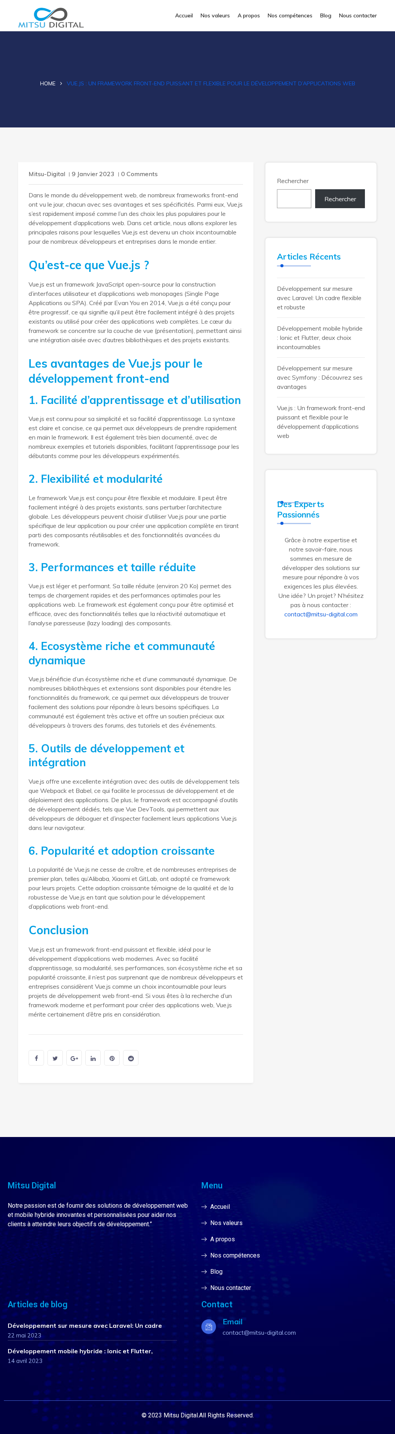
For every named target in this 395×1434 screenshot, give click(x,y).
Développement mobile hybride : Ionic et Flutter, (80, 1351)
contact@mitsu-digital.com (321, 614)
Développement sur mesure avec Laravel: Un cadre (85, 1325)
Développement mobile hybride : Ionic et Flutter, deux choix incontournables (320, 337)
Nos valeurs (215, 15)
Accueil (184, 15)
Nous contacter (358, 15)
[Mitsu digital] (58, 19)
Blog (325, 15)
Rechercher (293, 181)
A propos (249, 15)
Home (48, 83)
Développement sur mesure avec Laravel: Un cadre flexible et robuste (319, 298)
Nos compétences (290, 15)
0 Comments (139, 174)
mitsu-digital (47, 174)
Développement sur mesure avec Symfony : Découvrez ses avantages (320, 377)
